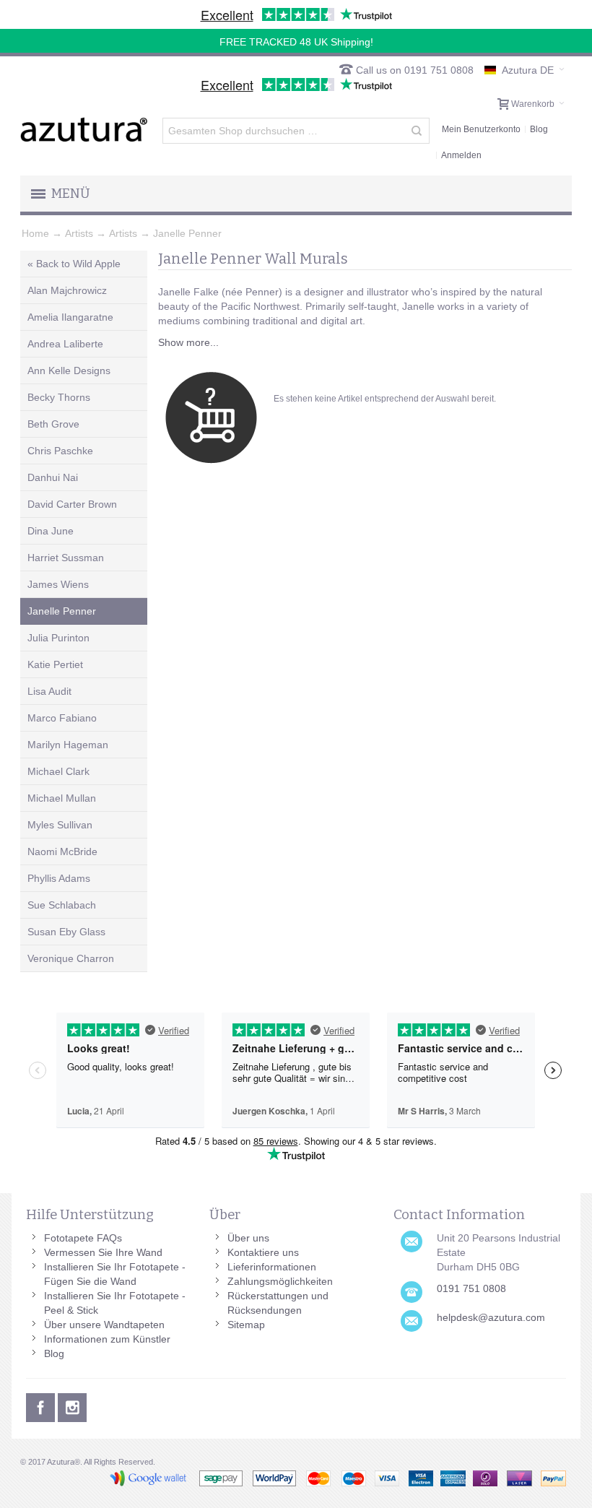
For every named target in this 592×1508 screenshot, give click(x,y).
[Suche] (416, 130)
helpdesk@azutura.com (491, 1317)
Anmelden (461, 155)
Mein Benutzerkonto (481, 129)
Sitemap (246, 1324)
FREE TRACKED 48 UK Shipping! (296, 42)
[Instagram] (72, 1405)
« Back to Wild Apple (74, 263)
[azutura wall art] (83, 129)
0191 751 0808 (471, 1288)
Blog (539, 129)
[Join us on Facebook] (42, 1405)
